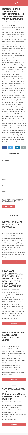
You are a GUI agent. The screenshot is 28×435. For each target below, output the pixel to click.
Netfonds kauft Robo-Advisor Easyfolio (12, 224)
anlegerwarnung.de (11, 3)
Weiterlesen (14, 323)
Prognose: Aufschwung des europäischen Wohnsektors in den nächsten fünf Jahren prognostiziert (12, 278)
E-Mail (4, 185)
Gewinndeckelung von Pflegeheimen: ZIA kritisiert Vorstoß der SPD (14, 394)
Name (4, 179)
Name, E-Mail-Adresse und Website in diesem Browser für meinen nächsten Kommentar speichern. (12, 200)
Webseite (4, 191)
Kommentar (5, 160)
